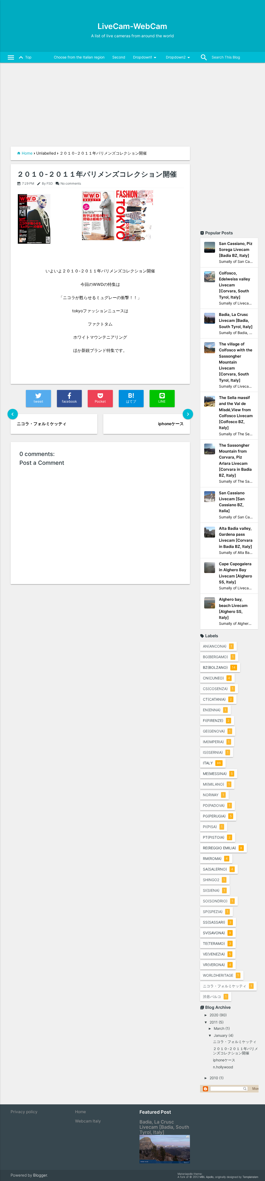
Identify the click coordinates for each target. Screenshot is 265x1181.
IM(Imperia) (216, 742)
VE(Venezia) (217, 954)
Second (118, 57)
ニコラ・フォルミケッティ (227, 986)
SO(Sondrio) (218, 901)
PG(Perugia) (217, 816)
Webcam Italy (88, 1121)
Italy (212, 763)
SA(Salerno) (218, 869)
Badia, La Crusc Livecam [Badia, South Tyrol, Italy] (164, 1127)
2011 (214, 1022)
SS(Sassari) (217, 922)
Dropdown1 (145, 57)
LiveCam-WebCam (132, 26)
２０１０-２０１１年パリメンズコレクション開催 (97, 174)
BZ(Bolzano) (219, 667)
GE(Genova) (217, 731)
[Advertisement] (100, 107)
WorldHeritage (221, 975)
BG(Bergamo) (218, 657)
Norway (213, 795)
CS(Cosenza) (218, 688)
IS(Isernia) (216, 752)
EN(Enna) (214, 710)
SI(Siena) (214, 890)
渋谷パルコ (215, 996)
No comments (68, 183)
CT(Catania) (217, 699)
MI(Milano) (216, 784)
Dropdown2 (179, 57)
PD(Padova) (216, 805)
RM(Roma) (215, 858)
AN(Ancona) (217, 646)
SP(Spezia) (215, 911)
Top (24, 57)
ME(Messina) (218, 773)
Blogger (40, 1175)
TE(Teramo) (217, 943)
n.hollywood (225, 1067)
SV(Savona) (217, 933)
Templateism (250, 1177)
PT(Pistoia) (217, 837)
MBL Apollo (207, 1177)
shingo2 (214, 880)
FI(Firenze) (216, 720)
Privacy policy (24, 1111)
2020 (214, 1015)
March (219, 1028)
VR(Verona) (217, 964)
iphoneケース (224, 1060)
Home (27, 153)
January (220, 1035)
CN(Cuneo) (216, 678)
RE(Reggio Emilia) (222, 848)
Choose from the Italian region (79, 57)
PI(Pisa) (213, 826)
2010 (214, 1078)
